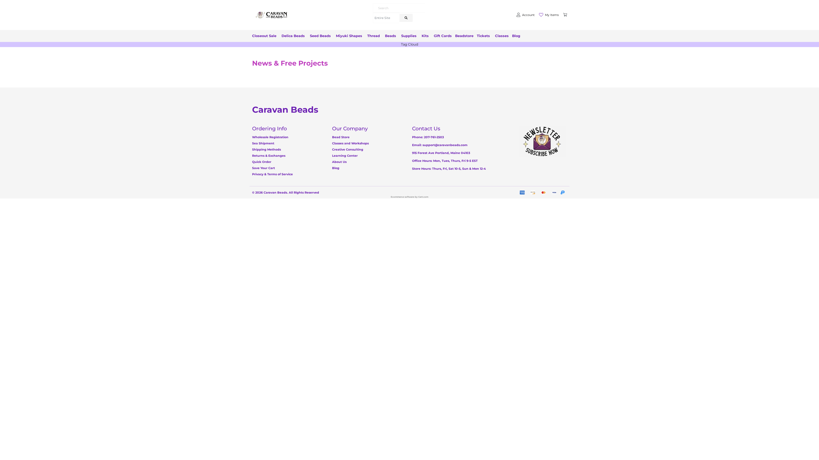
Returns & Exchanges (268, 156)
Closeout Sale (264, 36)
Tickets (483, 36)
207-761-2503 (434, 137)
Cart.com (423, 197)
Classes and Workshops (350, 143)
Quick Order (261, 162)
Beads (390, 36)
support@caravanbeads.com (445, 145)
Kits (425, 36)
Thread (373, 36)
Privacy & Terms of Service (272, 174)
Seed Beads (320, 36)
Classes (502, 36)
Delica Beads (293, 36)
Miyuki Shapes (349, 36)
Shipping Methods (266, 149)
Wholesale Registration (270, 137)
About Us (339, 162)
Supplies (409, 36)
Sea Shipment (263, 143)
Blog (516, 36)
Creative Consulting (347, 149)
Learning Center (345, 156)
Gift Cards (443, 36)
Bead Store (341, 137)
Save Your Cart (263, 168)
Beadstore (464, 36)
